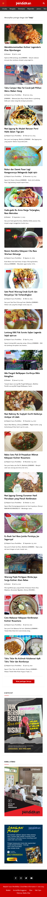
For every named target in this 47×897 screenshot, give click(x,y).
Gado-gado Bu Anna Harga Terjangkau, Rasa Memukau (22, 211)
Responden (30, 9)
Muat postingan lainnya (23, 681)
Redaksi (8, 890)
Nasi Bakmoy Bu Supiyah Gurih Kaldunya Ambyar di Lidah (23, 415)
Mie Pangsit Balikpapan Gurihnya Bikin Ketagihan (22, 375)
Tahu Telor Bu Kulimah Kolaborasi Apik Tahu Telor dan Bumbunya (22, 660)
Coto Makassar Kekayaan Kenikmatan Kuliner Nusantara (21, 619)
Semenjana (21, 9)
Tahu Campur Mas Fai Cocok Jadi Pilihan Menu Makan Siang (22, 89)
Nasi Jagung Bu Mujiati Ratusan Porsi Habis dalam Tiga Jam (21, 130)
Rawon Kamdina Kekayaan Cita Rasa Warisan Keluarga (20, 252)
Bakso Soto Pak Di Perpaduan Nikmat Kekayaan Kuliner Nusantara (21, 456)
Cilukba (4, 9)
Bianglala (12, 9)
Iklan (30, 890)
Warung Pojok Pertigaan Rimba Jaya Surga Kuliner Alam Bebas (20, 578)
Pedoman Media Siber (23, 893)
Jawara (39, 9)
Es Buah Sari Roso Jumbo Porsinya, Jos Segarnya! (21, 538)
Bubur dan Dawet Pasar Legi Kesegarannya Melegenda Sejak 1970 (20, 171)
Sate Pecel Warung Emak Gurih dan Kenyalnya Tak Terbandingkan (20, 293)
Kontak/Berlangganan (20, 890)
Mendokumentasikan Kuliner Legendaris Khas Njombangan (22, 48)
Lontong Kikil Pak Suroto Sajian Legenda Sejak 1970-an (22, 334)
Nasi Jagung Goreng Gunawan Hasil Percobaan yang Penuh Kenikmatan (20, 497)
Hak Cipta (38, 890)
